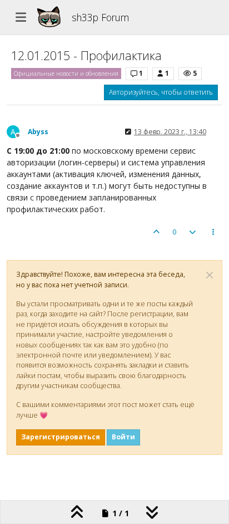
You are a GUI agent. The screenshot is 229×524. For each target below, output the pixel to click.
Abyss (38, 131)
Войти (123, 437)
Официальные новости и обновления (66, 73)
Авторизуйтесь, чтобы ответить (161, 92)
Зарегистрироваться (60, 437)
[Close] (209, 275)
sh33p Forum (100, 17)
